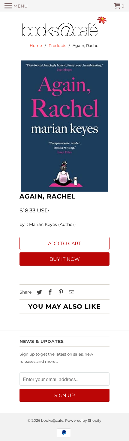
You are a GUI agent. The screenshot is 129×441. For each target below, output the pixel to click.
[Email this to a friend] (70, 292)
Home (36, 45)
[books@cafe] (64, 28)
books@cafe (52, 420)
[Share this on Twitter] (38, 292)
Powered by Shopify (83, 420)
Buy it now (65, 259)
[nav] (16, 6)
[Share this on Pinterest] (60, 292)
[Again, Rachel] (64, 126)
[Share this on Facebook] (49, 292)
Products (57, 45)
